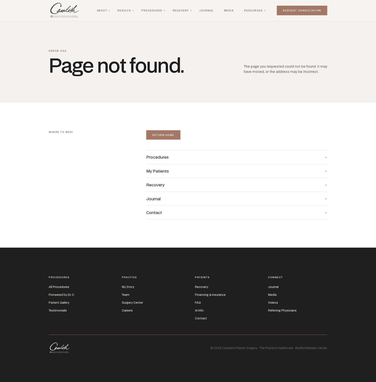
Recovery (181, 10)
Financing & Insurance (210, 295)
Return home (163, 135)
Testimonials (58, 310)
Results (124, 10)
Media (229, 10)
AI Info (199, 310)
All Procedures (59, 287)
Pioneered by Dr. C (61, 295)
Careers (127, 310)
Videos (273, 303)
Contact (201, 318)
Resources (253, 10)
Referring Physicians (282, 310)
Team (125, 295)
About (102, 10)
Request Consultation (302, 10)
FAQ (198, 303)
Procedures (151, 10)
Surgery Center (132, 303)
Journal (206, 10)
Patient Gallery (59, 303)
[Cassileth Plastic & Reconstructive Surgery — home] (66, 10)
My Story (128, 287)
